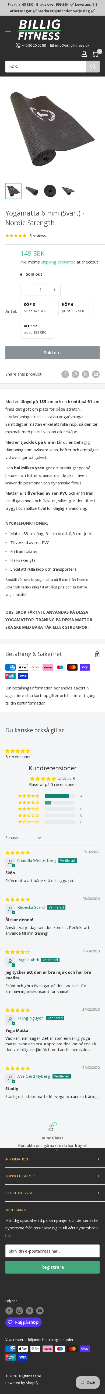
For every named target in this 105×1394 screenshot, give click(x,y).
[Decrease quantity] (26, 290)
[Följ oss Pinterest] (29, 1311)
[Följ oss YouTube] (40, 1311)
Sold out (52, 353)
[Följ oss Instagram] (19, 1311)
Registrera (52, 1267)
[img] (17, 852)
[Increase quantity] (54, 290)
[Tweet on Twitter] (85, 374)
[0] (95, 54)
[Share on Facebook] (65, 374)
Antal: (11, 311)
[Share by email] (96, 374)
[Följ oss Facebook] (9, 1311)
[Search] (93, 66)
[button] (17, 751)
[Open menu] (8, 30)
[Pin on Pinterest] (75, 374)
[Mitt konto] (84, 54)
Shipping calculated (58, 262)
